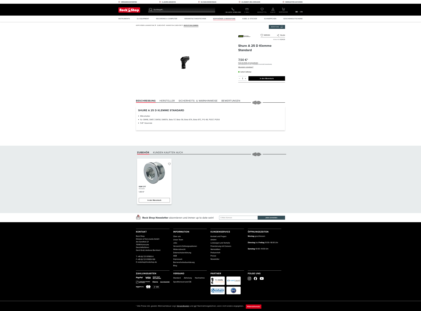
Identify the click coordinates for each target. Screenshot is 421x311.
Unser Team (178, 239)
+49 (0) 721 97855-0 (145, 256)
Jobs (175, 243)
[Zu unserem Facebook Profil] (255, 278)
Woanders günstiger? (245, 67)
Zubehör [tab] (143, 152)
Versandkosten (183, 306)
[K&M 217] (154, 173)
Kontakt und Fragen (218, 236)
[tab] (146, 100)
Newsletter (214, 259)
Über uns (177, 236)
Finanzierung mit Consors (220, 246)
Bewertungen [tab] (230, 101)
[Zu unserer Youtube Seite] (262, 278)
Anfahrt (213, 239)
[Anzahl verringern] (239, 78)
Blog (175, 265)
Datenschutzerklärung (182, 252)
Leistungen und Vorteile (220, 243)
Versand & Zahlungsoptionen (185, 246)
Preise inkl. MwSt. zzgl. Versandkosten (248, 63)
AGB (175, 255)
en (301, 12)
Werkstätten (215, 249)
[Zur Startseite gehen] (129, 10)
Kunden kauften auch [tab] (168, 152)
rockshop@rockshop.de (147, 262)
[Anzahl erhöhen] (245, 78)
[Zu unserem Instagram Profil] (249, 278)
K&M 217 (142, 187)
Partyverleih (215, 252)
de (296, 12)
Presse (213, 255)
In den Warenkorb (267, 78)
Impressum (177, 259)
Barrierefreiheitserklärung (184, 262)
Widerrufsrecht (179, 249)
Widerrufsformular (253, 306)
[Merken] (169, 164)
